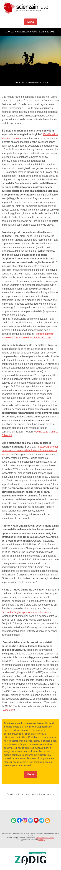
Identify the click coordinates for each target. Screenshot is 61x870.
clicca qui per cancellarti (45, 837)
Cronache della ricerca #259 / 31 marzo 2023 (31, 31)
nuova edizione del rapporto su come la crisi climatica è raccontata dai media (30, 450)
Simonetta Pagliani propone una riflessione (25, 612)
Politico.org (8, 710)
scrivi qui (41, 840)
